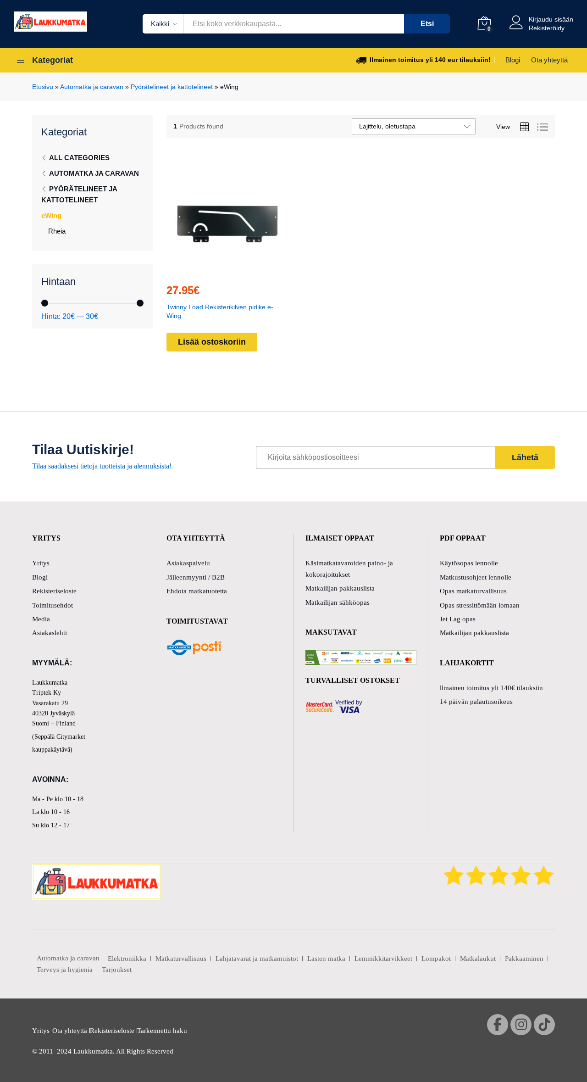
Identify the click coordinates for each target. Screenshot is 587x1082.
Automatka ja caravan (91, 86)
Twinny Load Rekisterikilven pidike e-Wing (219, 311)
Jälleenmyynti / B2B (195, 577)
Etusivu (42, 86)
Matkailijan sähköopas (337, 602)
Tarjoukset (117, 969)
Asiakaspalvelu (188, 563)
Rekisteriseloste (54, 591)
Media (41, 619)
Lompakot (436, 958)
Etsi (427, 24)
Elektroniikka (127, 958)
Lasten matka (326, 958)
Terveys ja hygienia (65, 969)
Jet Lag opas (458, 619)
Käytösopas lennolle (469, 563)
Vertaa (247, 270)
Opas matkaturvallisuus (473, 591)
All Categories (79, 158)
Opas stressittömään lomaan (480, 605)
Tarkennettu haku (162, 1030)
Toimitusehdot (52, 605)
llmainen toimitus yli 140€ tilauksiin (491, 688)
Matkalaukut (478, 958)
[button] (205, 270)
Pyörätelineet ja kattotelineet (172, 86)
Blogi (512, 60)
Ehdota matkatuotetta (196, 591)
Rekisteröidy (547, 28)
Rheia (57, 231)
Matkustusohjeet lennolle (475, 577)
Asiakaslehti (49, 632)
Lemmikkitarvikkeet (383, 958)
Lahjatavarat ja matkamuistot (257, 958)
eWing (51, 215)
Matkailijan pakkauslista (340, 588)
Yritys (41, 563)
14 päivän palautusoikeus (476, 701)
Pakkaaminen (524, 958)
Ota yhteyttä (549, 60)
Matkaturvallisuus (180, 958)
